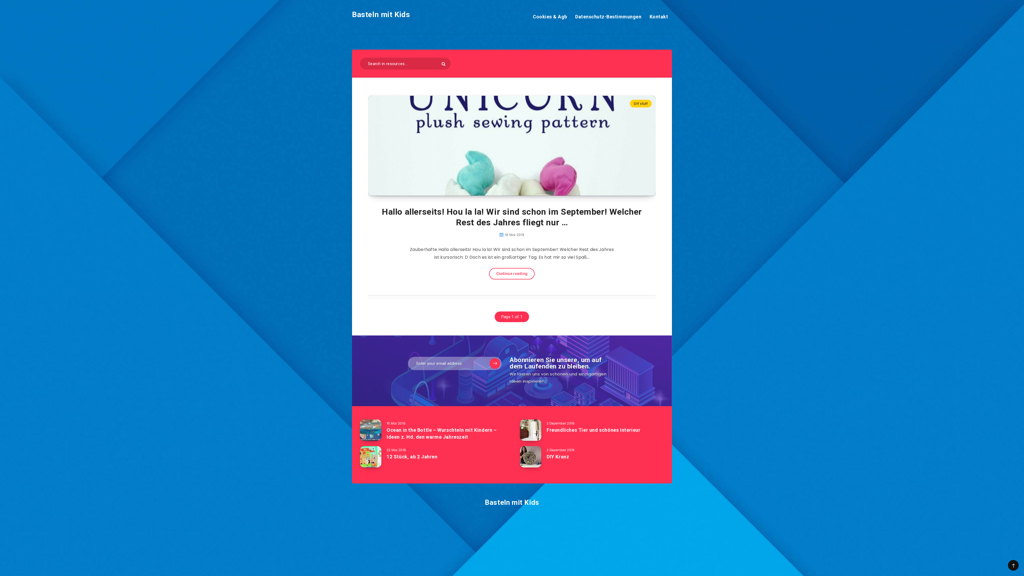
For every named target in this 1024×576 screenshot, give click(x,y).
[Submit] (443, 63)
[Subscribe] (495, 363)
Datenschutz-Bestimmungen (608, 16)
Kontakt (659, 16)
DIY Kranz (558, 456)
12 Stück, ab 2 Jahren (412, 456)
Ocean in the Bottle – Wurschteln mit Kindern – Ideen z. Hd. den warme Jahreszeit (442, 433)
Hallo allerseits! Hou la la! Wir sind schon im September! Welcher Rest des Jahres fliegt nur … (512, 217)
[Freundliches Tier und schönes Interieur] (530, 430)
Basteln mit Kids (381, 14)
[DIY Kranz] (530, 456)
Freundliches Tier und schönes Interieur (593, 430)
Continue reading (512, 273)
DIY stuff (641, 103)
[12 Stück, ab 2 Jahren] (370, 456)
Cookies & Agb (550, 16)
